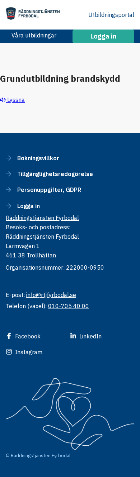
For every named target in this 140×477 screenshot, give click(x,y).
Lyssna (15, 99)
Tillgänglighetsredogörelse (55, 173)
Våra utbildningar (33, 35)
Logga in (28, 206)
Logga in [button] (103, 36)
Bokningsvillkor (38, 158)
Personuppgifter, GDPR (49, 189)
